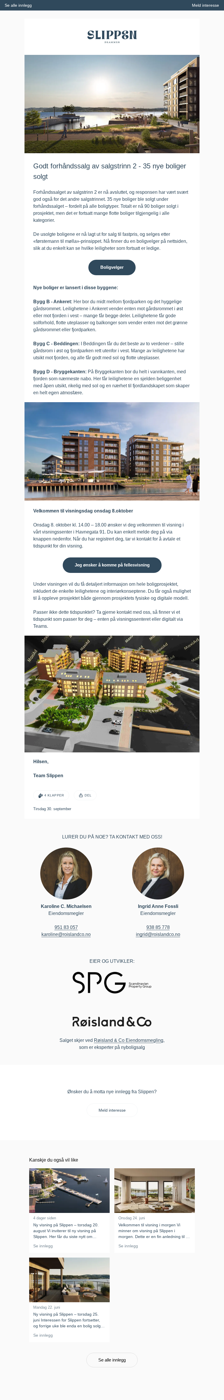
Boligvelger (112, 267)
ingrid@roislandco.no (158, 934)
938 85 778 (158, 927)
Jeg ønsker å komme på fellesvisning (112, 564)
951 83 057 (66, 927)
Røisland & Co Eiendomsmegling (128, 1040)
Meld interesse (112, 1110)
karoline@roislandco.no (66, 934)
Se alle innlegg (112, 1359)
